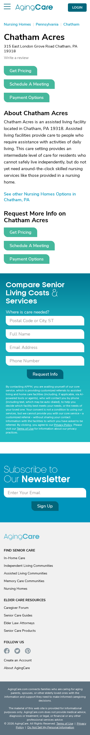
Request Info (45, 374)
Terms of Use (25, 429)
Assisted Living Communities (25, 573)
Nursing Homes (15, 588)
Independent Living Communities (28, 565)
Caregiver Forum (16, 607)
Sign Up (45, 506)
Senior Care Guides (18, 615)
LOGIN (77, 7)
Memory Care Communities (24, 581)
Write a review (16, 57)
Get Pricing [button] (20, 71)
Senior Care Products (20, 630)
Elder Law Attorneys (19, 623)
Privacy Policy (63, 425)
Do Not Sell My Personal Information (50, 727)
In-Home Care (14, 558)
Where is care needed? (27, 312)
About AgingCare (17, 668)
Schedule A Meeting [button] (29, 84)
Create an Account (18, 660)
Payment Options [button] (27, 97)
